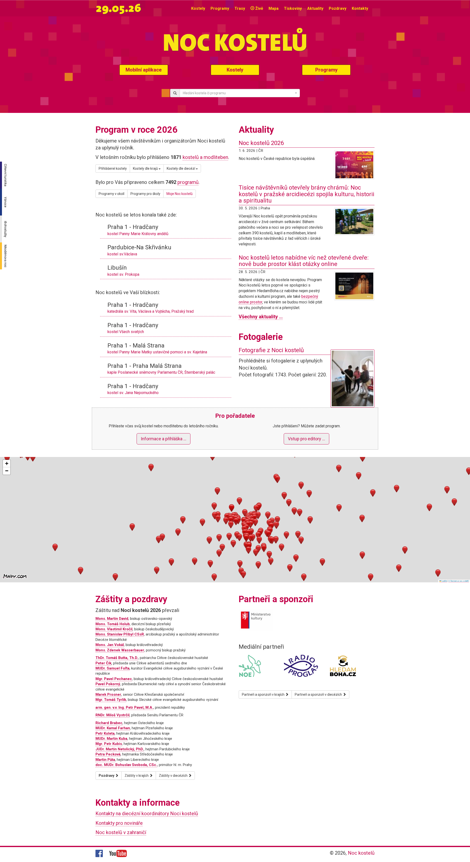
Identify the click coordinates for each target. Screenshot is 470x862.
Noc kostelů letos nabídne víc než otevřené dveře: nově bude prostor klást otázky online (304, 260)
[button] (231, 520)
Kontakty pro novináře (119, 823)
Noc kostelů (361, 853)
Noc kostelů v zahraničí (120, 832)
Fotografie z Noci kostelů (271, 350)
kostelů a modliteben (205, 157)
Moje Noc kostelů (179, 194)
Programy (220, 8)
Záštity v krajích (137, 776)
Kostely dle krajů (146, 168)
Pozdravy (337, 8)
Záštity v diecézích (173, 776)
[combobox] (240, 93)
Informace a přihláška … (163, 438)
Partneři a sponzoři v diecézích (319, 694)
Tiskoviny (293, 8)
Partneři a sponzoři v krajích (263, 694)
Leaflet (444, 580)
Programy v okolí (111, 194)
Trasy (240, 8)
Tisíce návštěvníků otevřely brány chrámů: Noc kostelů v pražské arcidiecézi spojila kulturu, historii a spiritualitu (306, 194)
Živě (258, 8)
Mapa (274, 8)
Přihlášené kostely (113, 168)
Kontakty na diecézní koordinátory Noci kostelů (146, 813)
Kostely (198, 8)
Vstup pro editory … (306, 438)
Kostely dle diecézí (181, 168)
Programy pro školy (145, 194)
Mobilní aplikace (144, 70)
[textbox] (238, 93)
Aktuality (315, 8)
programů (188, 182)
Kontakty (360, 8)
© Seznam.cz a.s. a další (458, 580)
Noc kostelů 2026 (261, 143)
